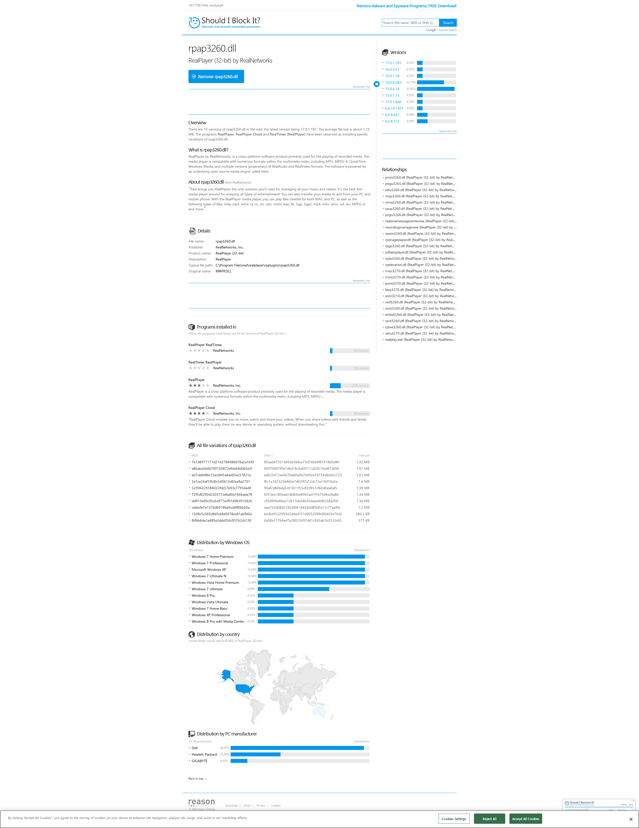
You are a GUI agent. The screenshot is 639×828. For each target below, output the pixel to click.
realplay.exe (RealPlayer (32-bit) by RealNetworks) (422, 339)
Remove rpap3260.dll (218, 76)
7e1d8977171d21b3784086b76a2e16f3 (223, 462)
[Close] (631, 819)
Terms (247, 805)
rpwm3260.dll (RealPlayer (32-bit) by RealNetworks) (424, 233)
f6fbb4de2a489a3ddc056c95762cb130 (221, 520)
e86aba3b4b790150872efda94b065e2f (222, 468)
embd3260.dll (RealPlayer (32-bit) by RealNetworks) (424, 314)
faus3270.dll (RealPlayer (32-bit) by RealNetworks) (423, 289)
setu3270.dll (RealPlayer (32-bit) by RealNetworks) (423, 333)
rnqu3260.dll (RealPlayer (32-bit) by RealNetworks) (423, 196)
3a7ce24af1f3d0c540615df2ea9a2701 (221, 481)
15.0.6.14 (392, 88)
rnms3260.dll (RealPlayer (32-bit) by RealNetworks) (424, 202)
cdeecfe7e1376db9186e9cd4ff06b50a (221, 507)
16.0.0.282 (393, 82)
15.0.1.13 (392, 95)
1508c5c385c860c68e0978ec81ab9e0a (222, 513)
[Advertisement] (473, 146)
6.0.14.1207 (394, 108)
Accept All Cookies (525, 819)
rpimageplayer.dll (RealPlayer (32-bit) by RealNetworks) (426, 239)
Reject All (489, 819)
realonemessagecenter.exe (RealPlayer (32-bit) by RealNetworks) (433, 221)
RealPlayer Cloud (201, 407)
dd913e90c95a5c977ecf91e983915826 (222, 500)
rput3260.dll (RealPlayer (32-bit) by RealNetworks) (423, 320)
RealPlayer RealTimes (205, 344)
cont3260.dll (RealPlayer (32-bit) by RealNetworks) (423, 308)
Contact (276, 805)
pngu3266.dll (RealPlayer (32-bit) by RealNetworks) (424, 214)
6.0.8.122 (392, 121)
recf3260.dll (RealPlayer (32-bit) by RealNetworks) (422, 302)
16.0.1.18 (392, 75)
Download (231, 805)
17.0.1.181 (393, 62)
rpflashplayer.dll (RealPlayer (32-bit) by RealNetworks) (425, 252)
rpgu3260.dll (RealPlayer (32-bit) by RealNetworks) (423, 245)
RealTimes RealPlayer (205, 362)
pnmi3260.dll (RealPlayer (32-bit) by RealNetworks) (424, 177)
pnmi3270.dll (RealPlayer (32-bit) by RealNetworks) (424, 283)
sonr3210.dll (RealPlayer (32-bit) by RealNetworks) (423, 295)
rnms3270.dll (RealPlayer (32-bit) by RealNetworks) (424, 277)
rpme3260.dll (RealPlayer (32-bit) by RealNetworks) (424, 327)
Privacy (261, 805)
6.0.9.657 (392, 114)
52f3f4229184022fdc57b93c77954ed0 (221, 487)
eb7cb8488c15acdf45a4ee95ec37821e (221, 475)
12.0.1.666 (393, 101)
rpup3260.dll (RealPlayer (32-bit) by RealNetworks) (423, 208)
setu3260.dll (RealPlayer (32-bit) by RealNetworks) (423, 189)
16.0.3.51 (392, 69)
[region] (319, 819)
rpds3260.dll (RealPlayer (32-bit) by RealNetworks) (423, 258)
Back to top (195, 778)
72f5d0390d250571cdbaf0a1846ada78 (222, 494)
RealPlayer (196, 379)
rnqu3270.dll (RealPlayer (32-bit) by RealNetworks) (423, 270)
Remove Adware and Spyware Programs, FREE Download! (407, 5)
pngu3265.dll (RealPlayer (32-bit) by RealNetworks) (424, 183)
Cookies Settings (454, 819)
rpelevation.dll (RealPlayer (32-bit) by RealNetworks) (424, 264)
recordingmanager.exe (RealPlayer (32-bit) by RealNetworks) (430, 227)
